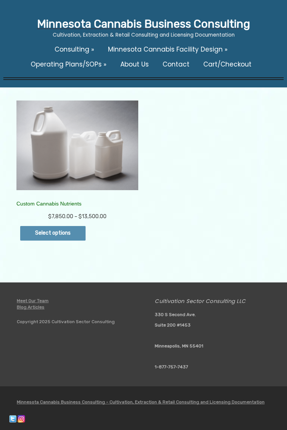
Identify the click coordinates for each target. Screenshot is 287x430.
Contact (176, 64)
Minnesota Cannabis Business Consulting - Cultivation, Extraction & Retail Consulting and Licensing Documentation (141, 402)
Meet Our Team (33, 300)
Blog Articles (30, 307)
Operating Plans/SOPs (69, 64)
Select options (53, 233)
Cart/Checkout (227, 64)
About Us (134, 64)
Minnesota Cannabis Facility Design (168, 49)
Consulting (74, 49)
